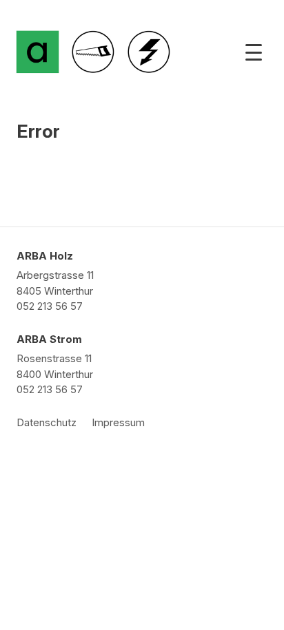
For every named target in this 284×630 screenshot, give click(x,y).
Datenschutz (47, 422)
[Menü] (253, 52)
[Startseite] (37, 52)
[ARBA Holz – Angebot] (92, 52)
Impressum (118, 422)
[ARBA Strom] (148, 52)
